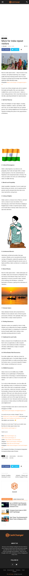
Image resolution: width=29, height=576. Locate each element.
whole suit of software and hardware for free (13, 418)
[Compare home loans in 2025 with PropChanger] (5, 512)
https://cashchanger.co (9, 435)
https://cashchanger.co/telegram (14, 441)
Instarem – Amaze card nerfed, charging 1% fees (21, 476)
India (7, 456)
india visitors (20, 456)
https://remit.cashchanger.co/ (9, 437)
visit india (11, 457)
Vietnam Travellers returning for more (6, 476)
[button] (27, 2)
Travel (6, 38)
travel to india (5, 457)
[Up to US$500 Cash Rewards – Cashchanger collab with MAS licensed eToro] (5, 504)
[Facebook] (12, 564)
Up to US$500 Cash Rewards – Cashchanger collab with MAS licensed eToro (18, 504)
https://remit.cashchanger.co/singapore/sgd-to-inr (14, 410)
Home (2, 36)
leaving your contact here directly (11, 416)
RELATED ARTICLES (7, 499)
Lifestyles (14, 571)
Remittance (18, 570)
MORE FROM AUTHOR (18, 499)
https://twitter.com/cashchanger (12, 439)
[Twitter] (16, 564)
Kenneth (5, 46)
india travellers (13, 456)
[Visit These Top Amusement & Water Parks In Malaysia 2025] (5, 519)
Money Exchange (10, 570)
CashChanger (11, 574)
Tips (6, 36)
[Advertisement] (14, 19)
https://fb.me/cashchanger (13, 443)
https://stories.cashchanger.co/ (8, 428)
